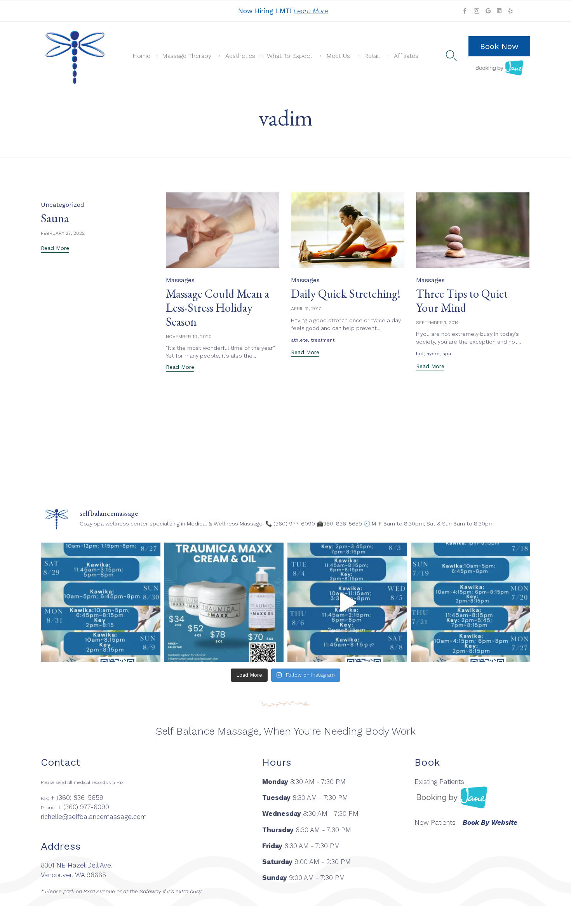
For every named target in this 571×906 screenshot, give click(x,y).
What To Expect (289, 55)
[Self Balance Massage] (75, 56)
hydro (433, 353)
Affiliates (406, 55)
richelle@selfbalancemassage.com (93, 816)
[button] (499, 46)
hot (420, 353)
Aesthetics (240, 55)
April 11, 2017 (306, 308)
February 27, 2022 (63, 233)
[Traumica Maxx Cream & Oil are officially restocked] (224, 602)
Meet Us (338, 55)
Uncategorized (62, 204)
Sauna (55, 218)
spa (446, 353)
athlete (299, 340)
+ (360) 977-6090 (83, 807)
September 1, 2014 (437, 322)
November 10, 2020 (189, 336)
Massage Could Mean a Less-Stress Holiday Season (217, 307)
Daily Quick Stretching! (345, 293)
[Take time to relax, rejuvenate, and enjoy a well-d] (100, 602)
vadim (285, 117)
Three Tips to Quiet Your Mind (462, 300)
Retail (372, 55)
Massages (180, 280)
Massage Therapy (186, 55)
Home (141, 55)
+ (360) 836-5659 (76, 797)
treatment (322, 340)
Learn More (311, 11)
